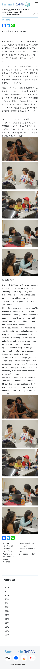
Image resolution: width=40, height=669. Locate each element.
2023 (7, 599)
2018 (7, 619)
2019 (7, 615)
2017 (7, 623)
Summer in (13, 5)
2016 (7, 627)
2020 (7, 611)
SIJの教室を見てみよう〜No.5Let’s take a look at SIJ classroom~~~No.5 (27, 548)
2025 (7, 591)
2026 (7, 587)
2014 (7, 635)
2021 (7, 607)
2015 (7, 631)
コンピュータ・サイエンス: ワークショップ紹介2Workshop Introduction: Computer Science (8, 552)
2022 (7, 603)
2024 (7, 595)
